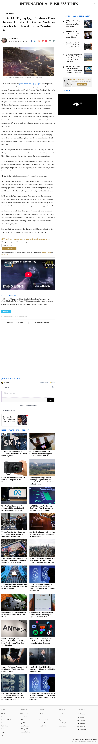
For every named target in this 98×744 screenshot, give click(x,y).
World (3, 714)
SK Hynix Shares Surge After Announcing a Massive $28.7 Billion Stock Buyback (14, 454)
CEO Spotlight (24, 729)
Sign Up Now (82, 84)
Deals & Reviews (25, 732)
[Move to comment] (53, 41)
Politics (3, 729)
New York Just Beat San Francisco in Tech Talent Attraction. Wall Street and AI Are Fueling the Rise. (42, 560)
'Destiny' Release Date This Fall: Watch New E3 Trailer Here (25, 304)
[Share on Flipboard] (43, 41)
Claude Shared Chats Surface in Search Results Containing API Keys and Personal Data (41, 615)
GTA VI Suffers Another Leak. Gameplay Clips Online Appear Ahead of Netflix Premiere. (40, 454)
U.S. (2, 717)
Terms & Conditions (45, 720)
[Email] (50, 41)
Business (4, 723)
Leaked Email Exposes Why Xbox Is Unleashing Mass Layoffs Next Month (13, 615)
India (59, 717)
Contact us (43, 717)
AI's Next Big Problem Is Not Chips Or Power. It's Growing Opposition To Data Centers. (42, 534)
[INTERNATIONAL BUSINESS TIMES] (49, 4)
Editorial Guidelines (42, 322)
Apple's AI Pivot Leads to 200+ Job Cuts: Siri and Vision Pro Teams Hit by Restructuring (14, 586)
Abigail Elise (14, 38)
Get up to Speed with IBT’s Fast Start (80, 79)
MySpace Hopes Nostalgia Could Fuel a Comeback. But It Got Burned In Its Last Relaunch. (41, 641)
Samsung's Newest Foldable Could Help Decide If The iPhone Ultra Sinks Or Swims (14, 669)
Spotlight (22, 723)
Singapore (61, 720)
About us (42, 714)
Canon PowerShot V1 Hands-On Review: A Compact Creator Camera (13, 480)
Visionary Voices (25, 714)
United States (62, 726)
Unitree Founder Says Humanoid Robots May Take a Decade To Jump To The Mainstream (13, 534)
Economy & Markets (7, 720)
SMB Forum (23, 720)
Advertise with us (44, 729)
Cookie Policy (43, 726)
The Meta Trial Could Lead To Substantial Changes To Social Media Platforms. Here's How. (12, 508)
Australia (60, 714)
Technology (4, 726)
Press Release (24, 726)
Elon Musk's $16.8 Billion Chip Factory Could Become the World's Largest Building (42, 669)
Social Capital (24, 717)
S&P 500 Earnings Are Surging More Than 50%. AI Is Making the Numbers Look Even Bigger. (41, 508)
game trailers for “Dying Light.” (30, 83)
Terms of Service (46, 252)
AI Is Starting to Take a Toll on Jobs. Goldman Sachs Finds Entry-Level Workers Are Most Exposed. (14, 560)
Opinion (3, 735)
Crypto (3, 732)
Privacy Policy (5, 254)
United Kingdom (62, 723)
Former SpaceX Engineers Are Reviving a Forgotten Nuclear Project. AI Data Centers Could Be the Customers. (74, 57)
